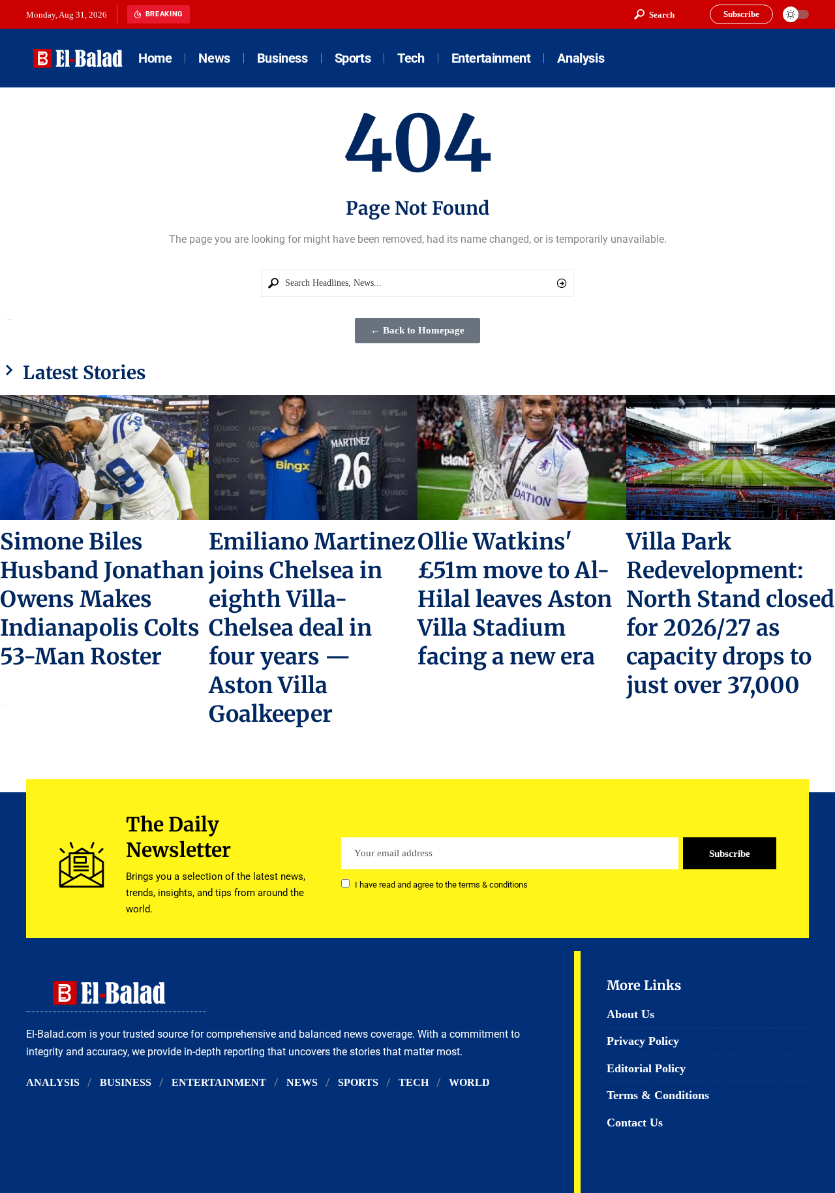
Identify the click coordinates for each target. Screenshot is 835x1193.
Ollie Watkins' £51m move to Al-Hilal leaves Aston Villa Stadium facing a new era (515, 599)
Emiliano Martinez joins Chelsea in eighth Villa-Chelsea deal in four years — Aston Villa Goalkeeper (312, 628)
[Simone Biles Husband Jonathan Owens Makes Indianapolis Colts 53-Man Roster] (104, 457)
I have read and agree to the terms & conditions (441, 885)
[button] (654, 14)
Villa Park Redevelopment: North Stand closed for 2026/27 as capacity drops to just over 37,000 (730, 613)
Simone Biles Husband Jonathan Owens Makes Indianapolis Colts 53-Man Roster (102, 599)
